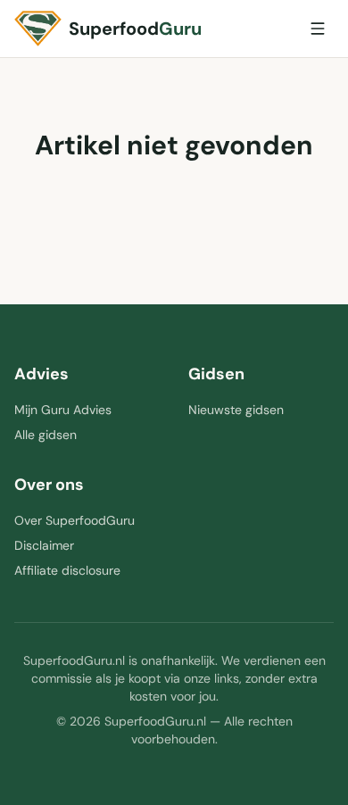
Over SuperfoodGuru (74, 520)
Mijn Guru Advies (63, 410)
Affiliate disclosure (67, 570)
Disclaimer (44, 545)
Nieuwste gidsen (236, 410)
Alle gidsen (45, 435)
